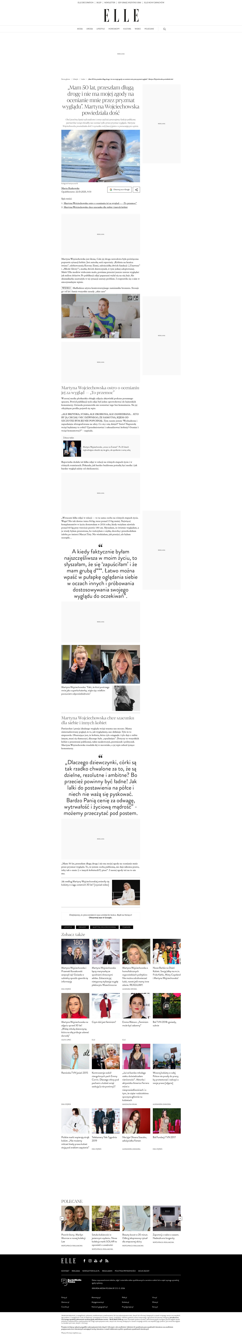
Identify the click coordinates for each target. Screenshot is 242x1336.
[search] (164, 29)
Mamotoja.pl (96, 1297)
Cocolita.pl (65, 1307)
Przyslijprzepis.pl (127, 1307)
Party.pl (64, 1297)
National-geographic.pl (100, 1307)
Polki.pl (124, 1297)
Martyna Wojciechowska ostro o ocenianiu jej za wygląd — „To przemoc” (100, 203)
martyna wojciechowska (104, 927)
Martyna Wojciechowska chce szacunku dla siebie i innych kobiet (96, 207)
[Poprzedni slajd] (62, 1218)
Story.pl (155, 1307)
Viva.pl (154, 1297)
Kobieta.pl (125, 1302)
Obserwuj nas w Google (121, 189)
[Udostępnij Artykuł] (136, 189)
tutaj (79, 1333)
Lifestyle (68, 927)
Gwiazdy (82, 927)
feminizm (126, 927)
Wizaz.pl (155, 1302)
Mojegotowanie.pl (98, 1302)
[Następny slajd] (180, 1218)
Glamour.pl (65, 1302)
